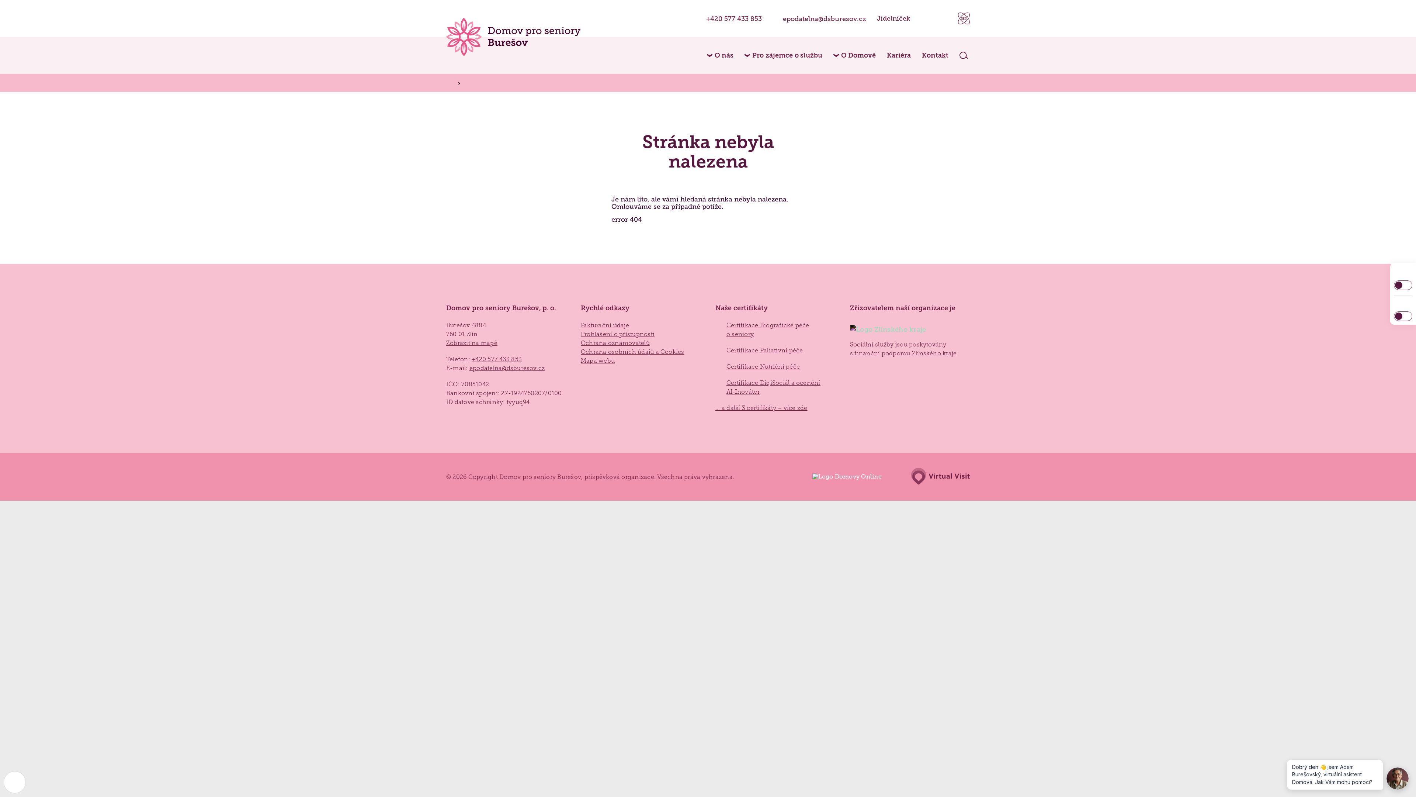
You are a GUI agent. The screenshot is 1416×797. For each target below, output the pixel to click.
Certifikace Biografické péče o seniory (767, 329)
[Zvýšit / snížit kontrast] (1403, 285)
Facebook (925, 18)
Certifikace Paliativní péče (764, 350)
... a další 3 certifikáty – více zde (761, 408)
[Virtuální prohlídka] (964, 18)
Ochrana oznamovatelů (615, 343)
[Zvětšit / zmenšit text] (1403, 316)
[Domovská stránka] (513, 37)
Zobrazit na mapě (471, 343)
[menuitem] (720, 55)
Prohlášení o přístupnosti (618, 334)
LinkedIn (943, 18)
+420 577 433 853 (734, 18)
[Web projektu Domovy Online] (843, 476)
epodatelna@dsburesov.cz (824, 18)
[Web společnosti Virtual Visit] (937, 477)
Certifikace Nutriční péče (763, 366)
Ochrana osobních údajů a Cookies (632, 352)
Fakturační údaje (605, 325)
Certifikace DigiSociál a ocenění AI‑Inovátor (773, 387)
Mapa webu (598, 361)
